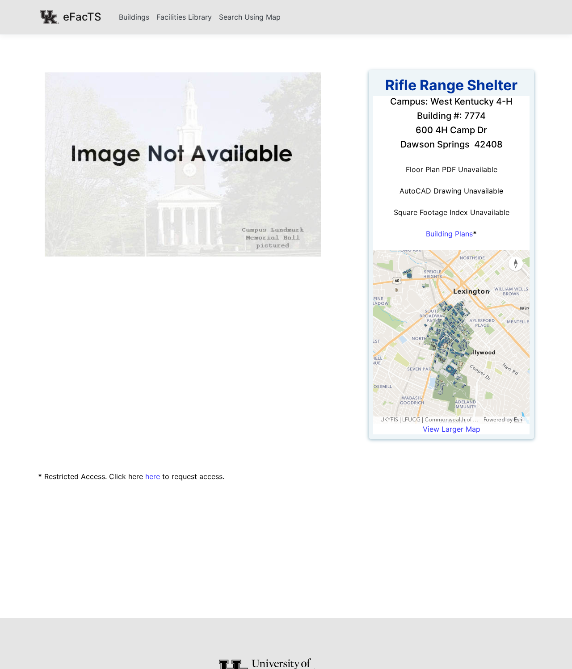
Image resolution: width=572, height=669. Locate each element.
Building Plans (449, 233)
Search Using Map (250, 17)
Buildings (134, 17)
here (152, 476)
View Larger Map (451, 429)
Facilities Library (184, 17)
